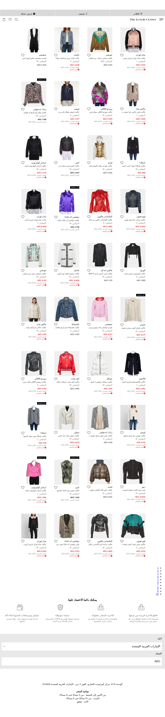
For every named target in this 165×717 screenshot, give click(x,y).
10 (157, 594)
